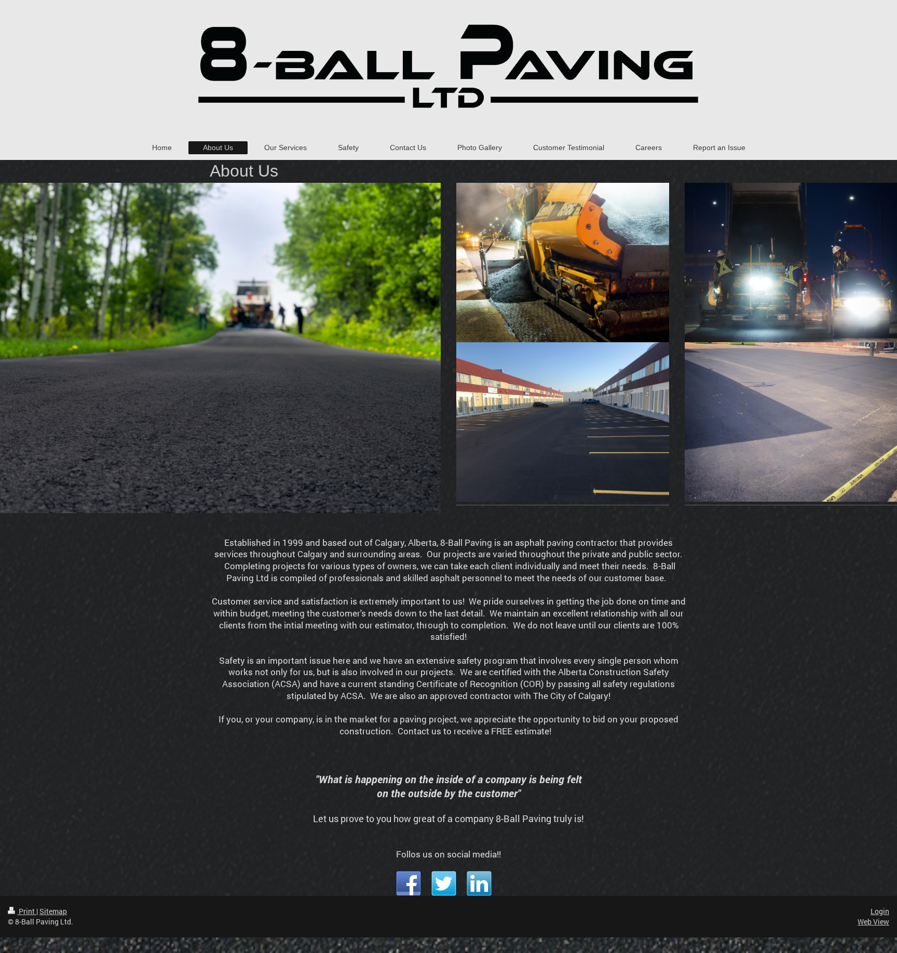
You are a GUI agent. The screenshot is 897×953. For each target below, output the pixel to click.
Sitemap (53, 911)
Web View (873, 922)
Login (880, 911)
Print (26, 911)
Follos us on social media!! (448, 854)
